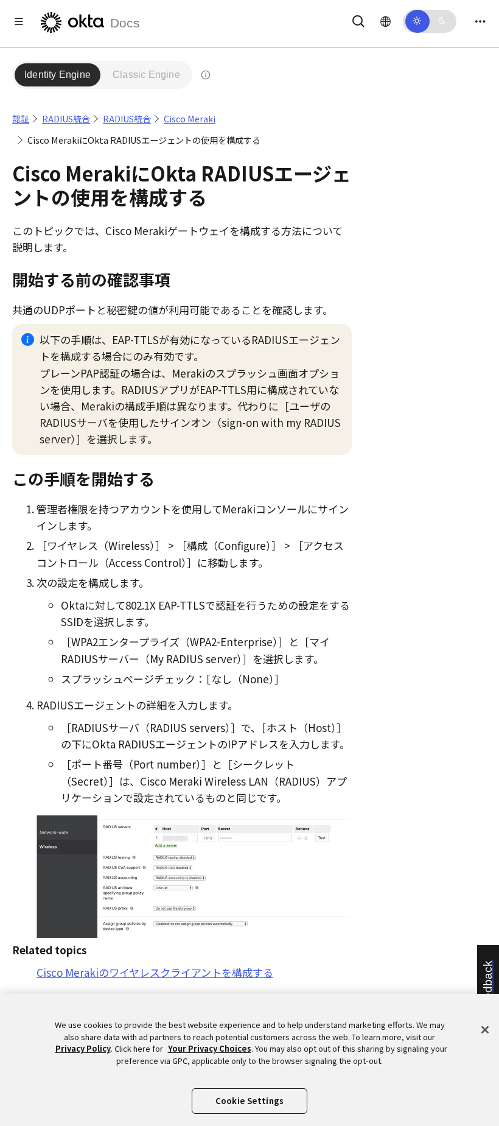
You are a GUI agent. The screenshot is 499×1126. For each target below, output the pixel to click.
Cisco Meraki (189, 119)
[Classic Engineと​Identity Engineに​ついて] (206, 75)
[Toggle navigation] (480, 21)
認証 (20, 119)
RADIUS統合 (66, 119)
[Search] (358, 19)
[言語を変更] (385, 20)
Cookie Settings (249, 1101)
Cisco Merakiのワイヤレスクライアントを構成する (155, 972)
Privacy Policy (83, 1048)
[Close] (485, 1029)
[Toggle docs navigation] (18, 21)
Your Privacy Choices (209, 1048)
